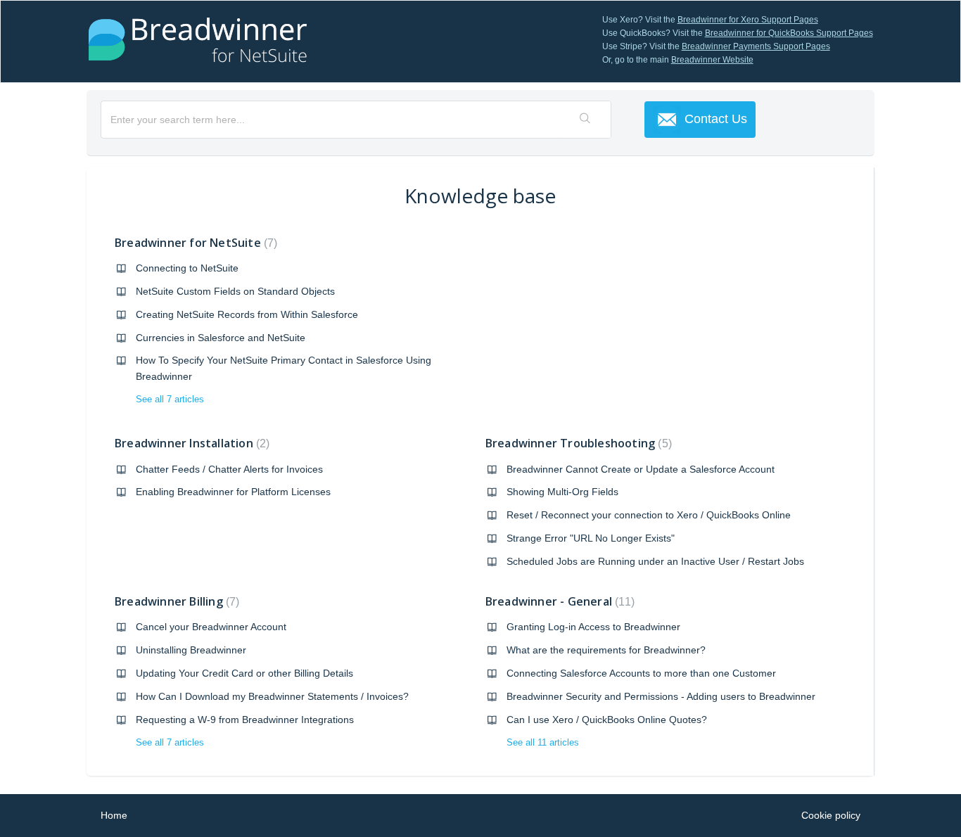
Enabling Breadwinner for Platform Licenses (233, 491)
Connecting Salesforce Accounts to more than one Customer (641, 673)
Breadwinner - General (558, 601)
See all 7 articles (170, 399)
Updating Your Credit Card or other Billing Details (244, 673)
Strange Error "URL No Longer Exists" (591, 538)
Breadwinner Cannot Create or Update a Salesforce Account (641, 469)
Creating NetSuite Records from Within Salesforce (247, 314)
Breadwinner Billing (175, 601)
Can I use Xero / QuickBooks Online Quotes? (607, 719)
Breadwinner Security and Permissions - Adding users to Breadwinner (661, 696)
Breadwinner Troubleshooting (576, 443)
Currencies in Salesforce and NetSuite (220, 337)
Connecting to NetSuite (187, 268)
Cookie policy (830, 815)
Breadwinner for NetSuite (194, 242)
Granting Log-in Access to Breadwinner (593, 626)
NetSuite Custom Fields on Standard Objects (235, 291)
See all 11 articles (543, 742)
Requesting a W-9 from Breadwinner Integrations (245, 719)
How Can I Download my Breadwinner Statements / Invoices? (272, 696)
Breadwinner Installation (190, 443)
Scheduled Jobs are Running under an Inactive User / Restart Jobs (655, 561)
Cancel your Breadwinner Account (211, 626)
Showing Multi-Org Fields (562, 491)
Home (114, 815)
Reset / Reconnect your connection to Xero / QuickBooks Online (649, 514)
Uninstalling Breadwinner (191, 650)
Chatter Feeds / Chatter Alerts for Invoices (229, 469)
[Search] (585, 119)
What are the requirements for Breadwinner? (606, 650)
